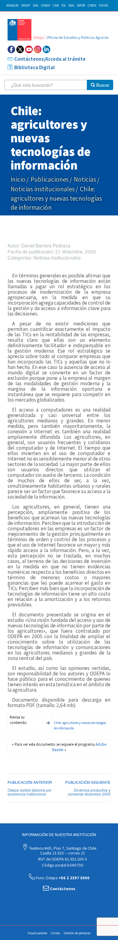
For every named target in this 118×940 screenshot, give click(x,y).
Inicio (18, 179)
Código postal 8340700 (62, 865)
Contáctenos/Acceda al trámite (50, 59)
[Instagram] (37, 49)
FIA (63, 5)
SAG (35, 5)
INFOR (81, 5)
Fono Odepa (62, 877)
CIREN (92, 5)
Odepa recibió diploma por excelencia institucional (29, 791)
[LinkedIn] (46, 49)
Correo (55, 933)
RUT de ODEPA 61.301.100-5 (62, 859)
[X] (20, 49)
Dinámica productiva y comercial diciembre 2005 (89, 791)
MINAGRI (12, 5)
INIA (71, 5)
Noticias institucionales (43, 189)
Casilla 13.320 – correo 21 (62, 853)
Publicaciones (50, 179)
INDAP (25, 5)
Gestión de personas (77, 933)
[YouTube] (29, 49)
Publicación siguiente (87, 782)
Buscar (102, 85)
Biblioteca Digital (34, 67)
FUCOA (103, 5)
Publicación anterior (30, 782)
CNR (56, 5)
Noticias (85, 179)
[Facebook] (11, 49)
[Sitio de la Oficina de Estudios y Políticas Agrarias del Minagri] (59, 29)
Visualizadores (37, 933)
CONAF (45, 5)
